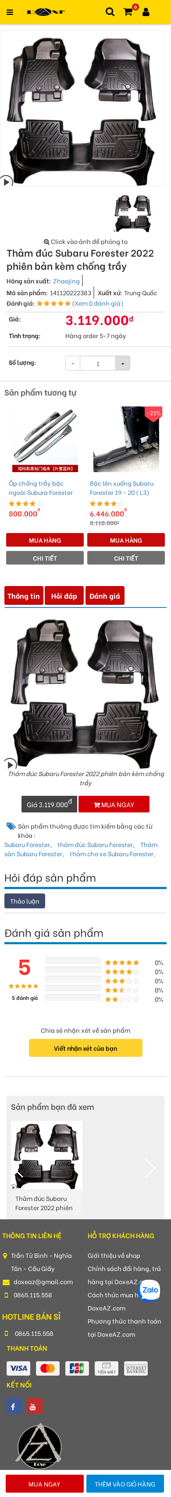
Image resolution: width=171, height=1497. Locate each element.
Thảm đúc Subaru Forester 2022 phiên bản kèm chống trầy (45, 1203)
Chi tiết (45, 557)
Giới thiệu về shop (114, 1255)
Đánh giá (104, 595)
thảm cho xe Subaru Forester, (112, 853)
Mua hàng (45, 539)
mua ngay (117, 804)
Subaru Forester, (28, 844)
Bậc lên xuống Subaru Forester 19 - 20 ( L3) (121, 487)
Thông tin (23, 595)
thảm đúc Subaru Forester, (96, 844)
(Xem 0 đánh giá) (98, 302)
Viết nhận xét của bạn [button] (85, 1047)
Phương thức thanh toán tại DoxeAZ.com (124, 1327)
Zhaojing (66, 280)
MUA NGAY (44, 1483)
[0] (127, 12)
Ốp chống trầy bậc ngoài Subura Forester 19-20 (41, 487)
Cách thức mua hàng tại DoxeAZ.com (124, 1301)
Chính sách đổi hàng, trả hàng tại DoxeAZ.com (124, 1275)
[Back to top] (146, 1420)
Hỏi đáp (64, 595)
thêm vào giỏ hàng (125, 1483)
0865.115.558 (33, 1294)
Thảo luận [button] (24, 900)
